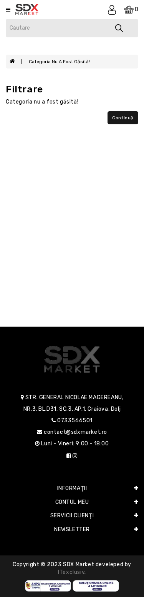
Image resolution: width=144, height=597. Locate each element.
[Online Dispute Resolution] (96, 585)
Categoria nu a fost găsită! (59, 61)
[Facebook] (68, 456)
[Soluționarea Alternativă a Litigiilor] (48, 585)
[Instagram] (75, 456)
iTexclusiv (71, 572)
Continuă (123, 117)
